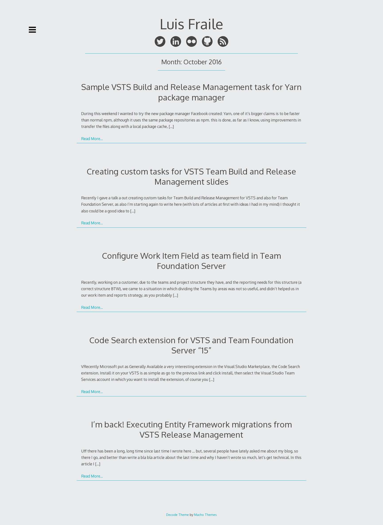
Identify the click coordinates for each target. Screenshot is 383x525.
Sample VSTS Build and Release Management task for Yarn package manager (191, 92)
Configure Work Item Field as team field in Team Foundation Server (191, 260)
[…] (171, 126)
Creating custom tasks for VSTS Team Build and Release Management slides (191, 176)
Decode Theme (177, 515)
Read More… (92, 138)
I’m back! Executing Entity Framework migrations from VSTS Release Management (191, 429)
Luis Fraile (191, 24)
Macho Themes (205, 515)
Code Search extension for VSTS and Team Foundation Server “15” (191, 345)
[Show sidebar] (32, 29)
